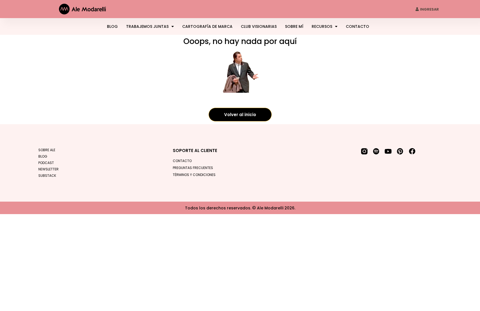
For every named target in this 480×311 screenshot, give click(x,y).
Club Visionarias (259, 26)
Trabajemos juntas (147, 26)
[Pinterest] (400, 151)
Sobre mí (294, 26)
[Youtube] (388, 151)
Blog (112, 26)
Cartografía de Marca (207, 26)
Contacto (357, 26)
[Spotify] (376, 151)
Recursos (322, 26)
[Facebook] (412, 151)
